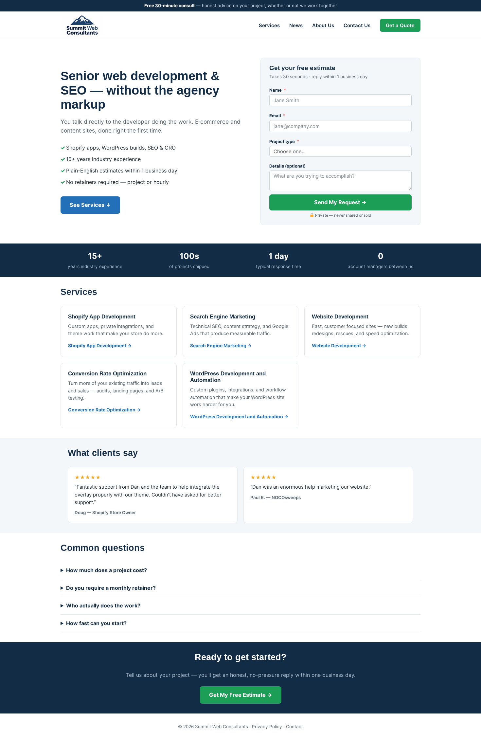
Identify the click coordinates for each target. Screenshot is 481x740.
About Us (323, 25)
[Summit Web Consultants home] (82, 25)
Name (275, 90)
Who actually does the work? (103, 605)
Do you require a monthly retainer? (111, 588)
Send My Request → (340, 202)
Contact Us (357, 25)
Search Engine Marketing (222, 317)
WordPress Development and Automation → (239, 416)
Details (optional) (287, 166)
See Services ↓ (90, 205)
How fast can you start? (96, 623)
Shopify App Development (101, 317)
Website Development (340, 317)
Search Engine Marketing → (221, 345)
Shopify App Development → (100, 345)
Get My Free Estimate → (240, 695)
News (296, 25)
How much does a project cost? (106, 570)
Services (269, 25)
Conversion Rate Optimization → (104, 409)
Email (275, 115)
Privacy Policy (267, 726)
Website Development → (339, 345)
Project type (282, 141)
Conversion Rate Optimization (107, 373)
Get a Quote (400, 25)
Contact (294, 726)
